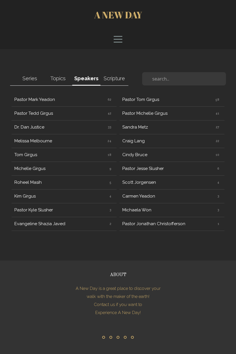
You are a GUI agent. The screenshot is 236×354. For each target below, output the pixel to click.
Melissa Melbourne (33, 140)
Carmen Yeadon (138, 196)
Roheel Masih (28, 182)
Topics (58, 78)
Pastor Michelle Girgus (145, 113)
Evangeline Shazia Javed (39, 223)
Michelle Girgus (29, 168)
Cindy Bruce (134, 154)
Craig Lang (133, 140)
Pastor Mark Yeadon (34, 99)
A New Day (118, 15)
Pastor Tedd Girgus (33, 113)
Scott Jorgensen (139, 182)
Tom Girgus (25, 154)
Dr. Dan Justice (29, 127)
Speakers (86, 78)
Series (29, 78)
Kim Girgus (25, 196)
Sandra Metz (135, 127)
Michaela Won (136, 210)
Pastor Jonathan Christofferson (153, 223)
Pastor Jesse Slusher (143, 168)
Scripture (114, 78)
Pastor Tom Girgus (140, 99)
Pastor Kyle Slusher (33, 210)
